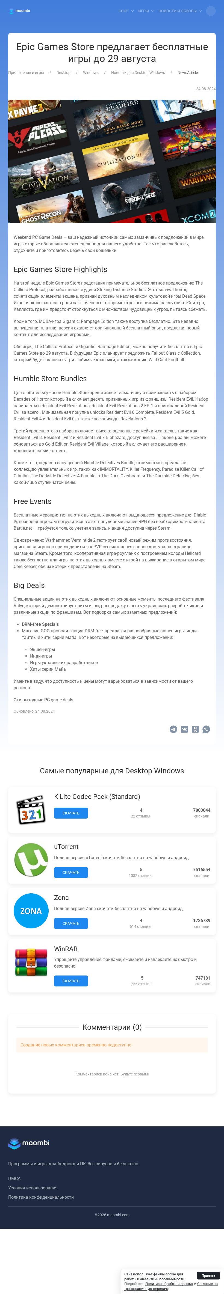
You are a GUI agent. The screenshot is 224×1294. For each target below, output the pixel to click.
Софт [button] (124, 11)
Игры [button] (143, 11)
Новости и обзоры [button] (177, 11)
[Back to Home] (19, 11)
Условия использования (33, 1187)
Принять (208, 1275)
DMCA (14, 1178)
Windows (91, 72)
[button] (211, 11)
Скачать (71, 813)
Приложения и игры (26, 72)
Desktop (63, 72)
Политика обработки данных (169, 1284)
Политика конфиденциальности (41, 1197)
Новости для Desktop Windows (138, 72)
